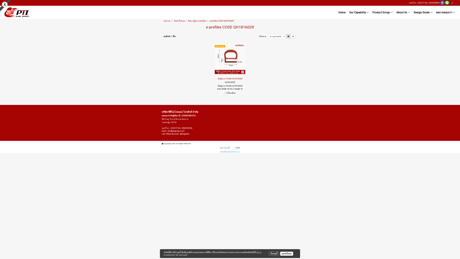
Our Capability (357, 12)
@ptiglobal (184, 134)
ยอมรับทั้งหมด (287, 254)
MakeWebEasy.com (234, 152)
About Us (402, 12)
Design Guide (422, 12)
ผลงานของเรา (444, 12)
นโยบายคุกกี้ (183, 255)
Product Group (381, 12)
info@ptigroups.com (176, 131)
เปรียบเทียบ (231, 93)
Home (342, 12)
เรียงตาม (263, 36)
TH (454, 2)
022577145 (176, 128)
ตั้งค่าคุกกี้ (274, 254)
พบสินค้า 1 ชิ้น (170, 36)
